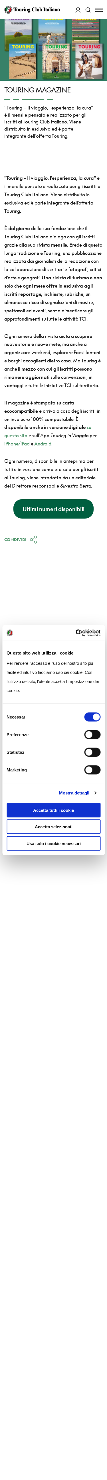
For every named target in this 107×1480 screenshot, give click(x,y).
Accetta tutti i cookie (53, 810)
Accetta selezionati (53, 826)
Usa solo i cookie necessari (54, 843)
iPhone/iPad (17, 444)
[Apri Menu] (99, 10)
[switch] (92, 734)
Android (42, 444)
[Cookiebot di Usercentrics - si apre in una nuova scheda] (76, 633)
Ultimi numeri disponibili (53, 508)
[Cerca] (88, 10)
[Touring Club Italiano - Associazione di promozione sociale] (32, 10)
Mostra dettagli (74, 792)
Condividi (15, 539)
